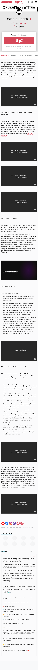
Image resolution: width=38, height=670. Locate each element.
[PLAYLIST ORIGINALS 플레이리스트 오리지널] (3, 523)
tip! (19, 40)
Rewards (14, 56)
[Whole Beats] (18, 523)
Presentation (5, 56)
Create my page (6, 2)
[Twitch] (14, 523)
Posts (21, 56)
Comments (28, 56)
